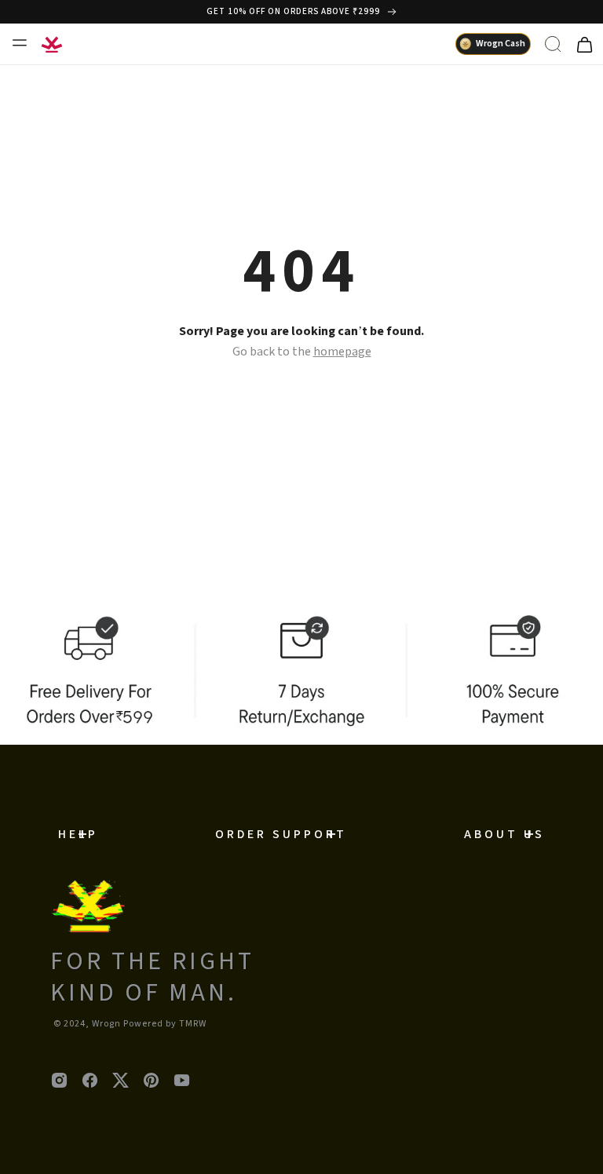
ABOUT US (504, 834)
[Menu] (18, 42)
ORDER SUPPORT (281, 834)
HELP (78, 834)
